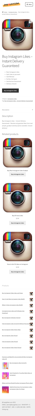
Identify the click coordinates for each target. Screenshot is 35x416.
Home (5, 12)
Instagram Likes (13, 12)
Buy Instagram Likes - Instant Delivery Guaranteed (18, 101)
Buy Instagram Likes (10, 90)
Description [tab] (5, 110)
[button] (30, 21)
